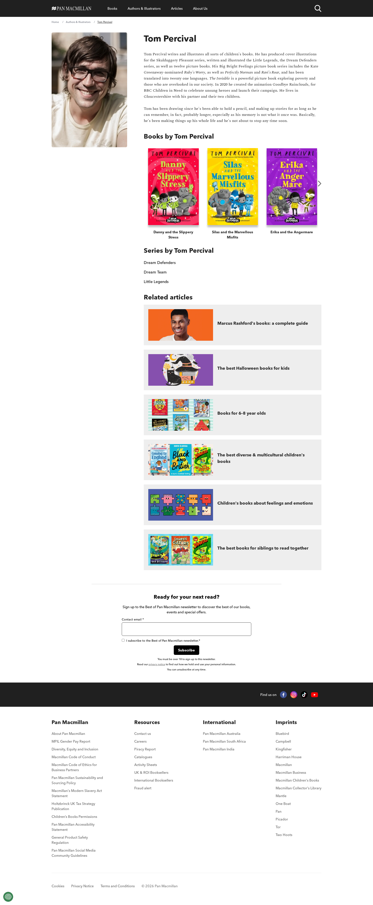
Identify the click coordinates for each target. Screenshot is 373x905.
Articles (177, 8)
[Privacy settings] (8, 897)
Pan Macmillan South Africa (224, 741)
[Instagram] (293, 694)
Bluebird (282, 733)
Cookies (58, 886)
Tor (278, 827)
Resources (147, 722)
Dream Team (155, 272)
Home (55, 22)
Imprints (286, 722)
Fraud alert (142, 788)
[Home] (72, 8)
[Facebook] (283, 694)
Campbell (283, 741)
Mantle (281, 796)
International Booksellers (153, 780)
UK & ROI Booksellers (151, 772)
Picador (282, 819)
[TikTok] (304, 694)
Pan (278, 811)
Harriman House (289, 757)
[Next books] (319, 184)
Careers (140, 741)
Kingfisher (284, 749)
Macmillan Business (291, 772)
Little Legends (156, 281)
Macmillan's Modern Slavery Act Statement (77, 793)
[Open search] (318, 8)
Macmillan (284, 765)
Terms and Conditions (118, 886)
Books (112, 8)
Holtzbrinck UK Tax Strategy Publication (73, 806)
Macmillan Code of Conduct (74, 757)
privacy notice (157, 664)
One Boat (283, 803)
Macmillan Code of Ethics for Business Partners (74, 767)
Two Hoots (284, 835)
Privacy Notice (82, 886)
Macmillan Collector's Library (298, 788)
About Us (200, 8)
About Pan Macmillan (68, 733)
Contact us (142, 733)
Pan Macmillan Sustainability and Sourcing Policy (77, 780)
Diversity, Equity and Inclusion (75, 749)
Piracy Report (145, 749)
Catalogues (143, 757)
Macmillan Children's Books (297, 780)
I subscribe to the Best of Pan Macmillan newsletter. (163, 641)
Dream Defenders (160, 262)
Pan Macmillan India (218, 749)
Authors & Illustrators (144, 8)
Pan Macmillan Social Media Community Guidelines (74, 853)
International (219, 722)
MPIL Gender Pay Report (71, 741)
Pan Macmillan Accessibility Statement (73, 827)
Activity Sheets (145, 765)
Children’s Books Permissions (74, 816)
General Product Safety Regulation (70, 840)
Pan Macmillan (70, 722)
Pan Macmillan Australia (221, 733)
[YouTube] (314, 694)
